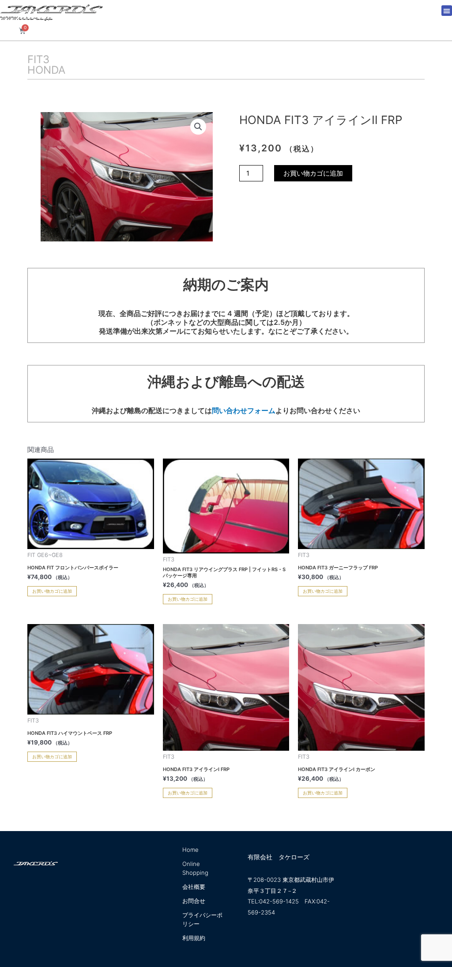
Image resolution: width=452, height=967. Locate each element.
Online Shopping (195, 868)
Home (190, 849)
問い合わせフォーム (243, 410)
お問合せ (193, 900)
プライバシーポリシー (202, 919)
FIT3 (38, 59)
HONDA (46, 70)
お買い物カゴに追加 (313, 173)
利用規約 (193, 937)
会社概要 (193, 886)
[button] (446, 10)
